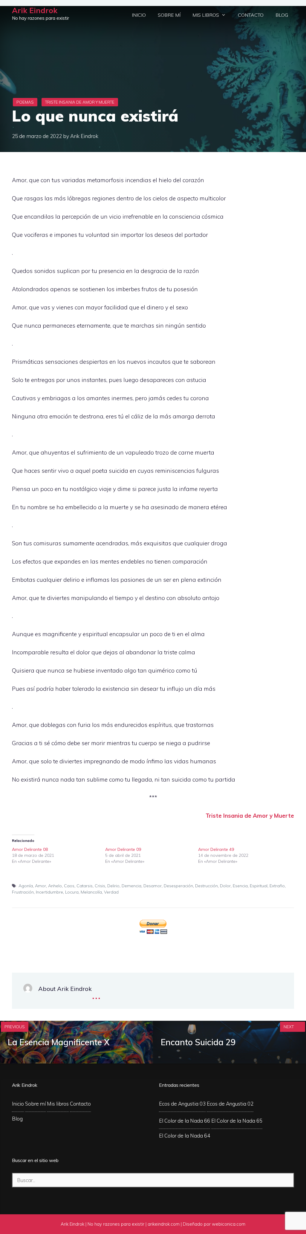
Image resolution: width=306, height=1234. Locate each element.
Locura (72, 892)
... (96, 994)
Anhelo (55, 885)
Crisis (100, 885)
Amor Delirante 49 (216, 849)
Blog (282, 15)
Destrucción (206, 885)
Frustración (23, 892)
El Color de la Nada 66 (184, 1121)
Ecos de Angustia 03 (182, 1104)
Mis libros (205, 15)
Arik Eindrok (34, 10)
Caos (69, 885)
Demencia (131, 885)
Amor (40, 885)
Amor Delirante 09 (123, 849)
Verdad (111, 892)
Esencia (240, 885)
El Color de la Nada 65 (236, 1121)
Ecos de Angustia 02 (230, 1104)
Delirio (113, 885)
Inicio (139, 15)
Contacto (251, 15)
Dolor (225, 885)
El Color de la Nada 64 (184, 1135)
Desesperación (178, 885)
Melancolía (91, 892)
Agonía (26, 885)
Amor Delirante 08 (30, 849)
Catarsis (84, 885)
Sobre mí (169, 15)
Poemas (25, 102)
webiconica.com (228, 1224)
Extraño (277, 885)
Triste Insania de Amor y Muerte (79, 102)
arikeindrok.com (164, 1224)
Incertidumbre (49, 892)
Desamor (152, 885)
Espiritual (258, 885)
